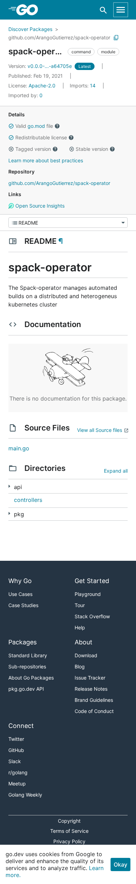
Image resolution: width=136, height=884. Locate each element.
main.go (18, 448)
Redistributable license (41, 137)
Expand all (116, 471)
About (83, 642)
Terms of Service (69, 831)
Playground (88, 594)
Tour (80, 605)
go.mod (36, 126)
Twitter (16, 739)
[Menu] (68, 222)
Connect (21, 725)
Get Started (92, 580)
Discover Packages (30, 29)
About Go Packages (31, 678)
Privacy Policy (69, 841)
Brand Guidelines (94, 700)
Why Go (20, 580)
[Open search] (103, 10)
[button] (11, 126)
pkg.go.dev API (26, 689)
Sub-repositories (27, 666)
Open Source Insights (39, 206)
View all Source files (99, 430)
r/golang (18, 772)
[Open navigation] (121, 10)
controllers (28, 499)
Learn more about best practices (45, 160)
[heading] (29, 9)
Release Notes (91, 689)
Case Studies (23, 605)
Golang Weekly (25, 795)
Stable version (91, 149)
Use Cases (20, 594)
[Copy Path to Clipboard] (116, 37)
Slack (14, 761)
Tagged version (33, 149)
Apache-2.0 (42, 85)
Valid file (34, 126)
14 (83, 85)
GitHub (16, 750)
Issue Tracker (90, 678)
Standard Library (27, 655)
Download (86, 655)
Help (80, 627)
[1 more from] (9, 486)
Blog (80, 666)
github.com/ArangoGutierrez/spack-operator (59, 37)
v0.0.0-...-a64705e (40, 66)
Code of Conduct (94, 711)
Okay (120, 864)
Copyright (69, 821)
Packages (22, 642)
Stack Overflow (92, 616)
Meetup (17, 783)
